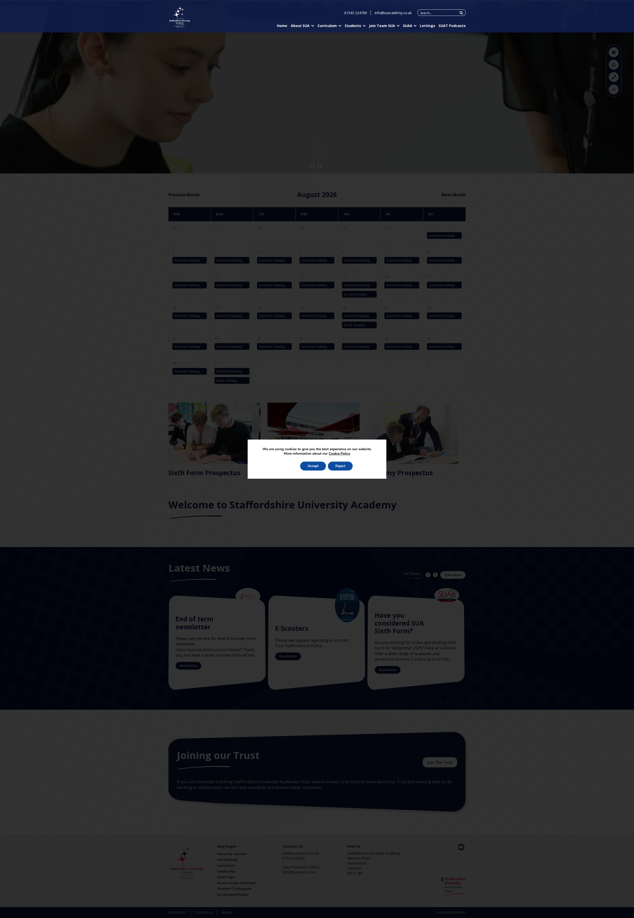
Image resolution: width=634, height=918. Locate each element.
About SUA (300, 25)
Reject (340, 466)
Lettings (427, 25)
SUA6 (407, 25)
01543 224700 (355, 12)
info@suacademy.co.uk (393, 12)
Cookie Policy (339, 453)
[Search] (461, 13)
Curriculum (327, 25)
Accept (313, 466)
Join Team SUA (382, 25)
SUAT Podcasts (452, 25)
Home (282, 25)
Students (353, 25)
